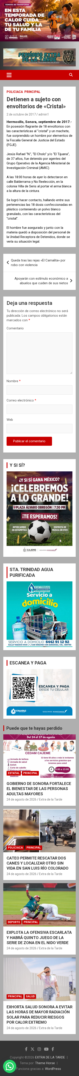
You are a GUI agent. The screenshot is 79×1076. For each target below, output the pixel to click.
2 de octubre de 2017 (21, 114)
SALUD (30, 996)
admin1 (43, 114)
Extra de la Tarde (50, 799)
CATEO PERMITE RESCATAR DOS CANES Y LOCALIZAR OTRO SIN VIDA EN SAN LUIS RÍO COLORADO (37, 863)
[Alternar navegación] (9, 75)
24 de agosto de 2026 (21, 799)
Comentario (15, 328)
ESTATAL (14, 773)
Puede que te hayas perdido (34, 728)
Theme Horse (45, 1063)
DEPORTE (14, 922)
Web (10, 420)
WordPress (53, 1069)
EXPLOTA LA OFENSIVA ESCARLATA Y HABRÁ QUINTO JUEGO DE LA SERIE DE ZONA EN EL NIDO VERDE (39, 937)
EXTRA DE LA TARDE (50, 1057)
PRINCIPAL (32, 92)
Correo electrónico (21, 400)
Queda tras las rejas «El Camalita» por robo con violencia (38, 262)
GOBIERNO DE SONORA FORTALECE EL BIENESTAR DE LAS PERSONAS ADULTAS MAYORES (39, 788)
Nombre (14, 381)
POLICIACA (15, 92)
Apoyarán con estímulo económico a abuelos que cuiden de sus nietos (41, 281)
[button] (9, 1066)
